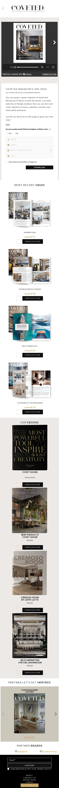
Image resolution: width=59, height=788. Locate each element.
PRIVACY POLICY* (44, 769)
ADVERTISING (29, 780)
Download (29, 737)
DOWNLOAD (39, 167)
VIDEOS (29, 782)
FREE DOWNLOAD (29, 785)
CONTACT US (29, 778)
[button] (56, 714)
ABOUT (29, 775)
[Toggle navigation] (3, 8)
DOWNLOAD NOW (32, 241)
